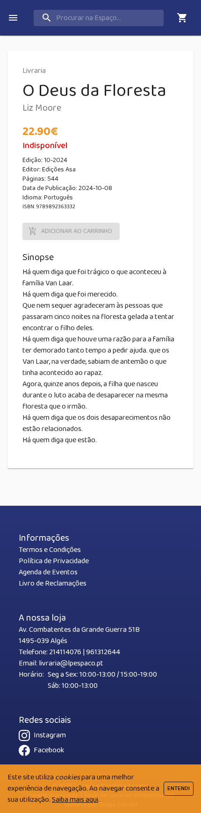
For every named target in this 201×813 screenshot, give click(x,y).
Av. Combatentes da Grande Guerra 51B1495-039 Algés (79, 635)
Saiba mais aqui (75, 800)
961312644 (103, 652)
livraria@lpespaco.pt (71, 663)
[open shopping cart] (182, 18)
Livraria (34, 71)
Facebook (49, 750)
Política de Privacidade (54, 561)
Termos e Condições (50, 550)
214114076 (65, 652)
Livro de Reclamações (52, 583)
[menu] (13, 18)
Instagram (50, 735)
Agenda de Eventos (48, 572)
